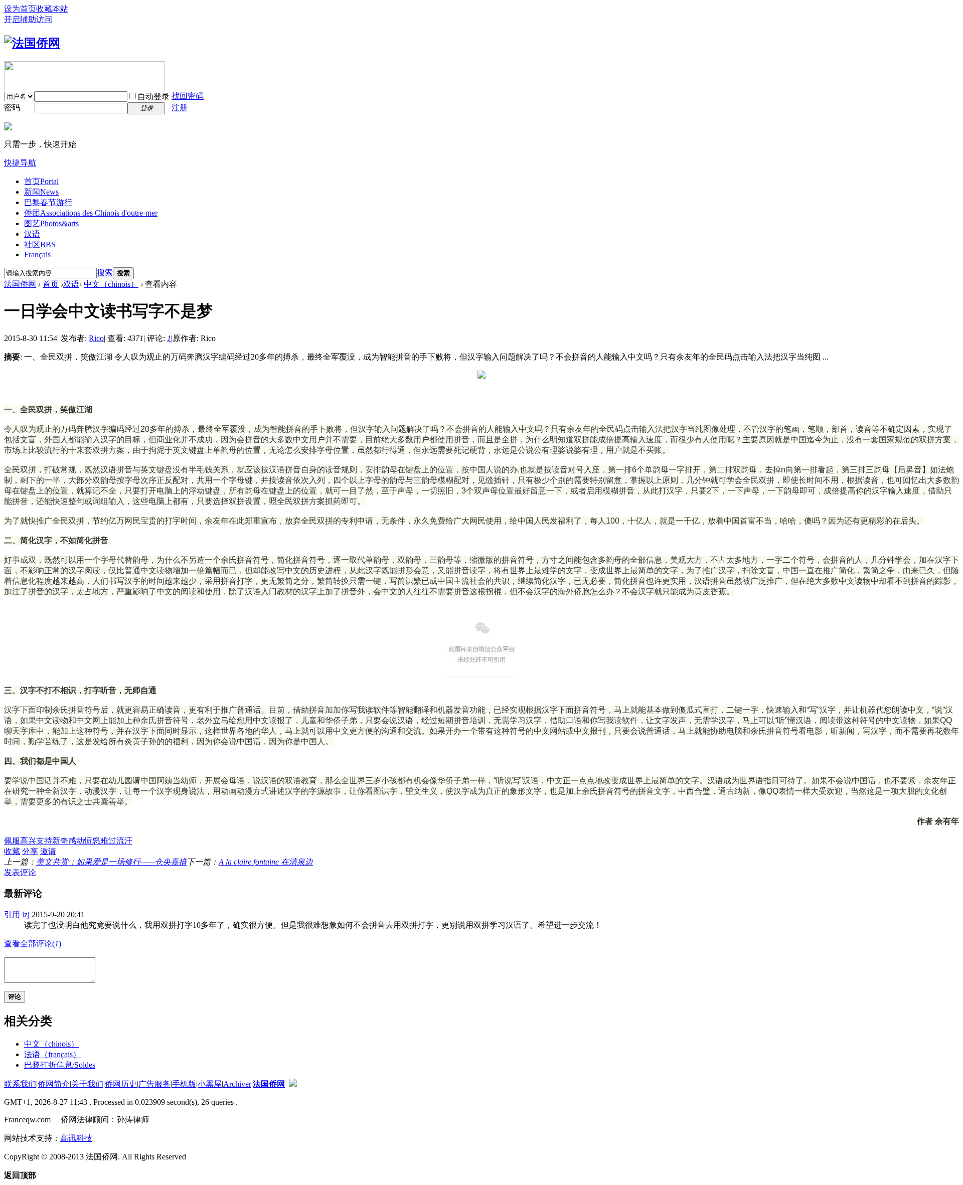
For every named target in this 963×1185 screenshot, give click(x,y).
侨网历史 (121, 1084)
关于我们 (87, 1084)
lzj (26, 914)
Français (37, 254)
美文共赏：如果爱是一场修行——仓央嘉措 (111, 862)
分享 (30, 851)
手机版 (184, 1084)
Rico (96, 338)
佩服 (12, 840)
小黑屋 (210, 1084)
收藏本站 (52, 9)
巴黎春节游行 (48, 202)
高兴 (28, 840)
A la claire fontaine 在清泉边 (266, 862)
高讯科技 (76, 1138)
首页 (41, 181)
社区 (40, 244)
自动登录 (153, 96)
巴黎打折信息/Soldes (59, 1065)
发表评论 (20, 872)
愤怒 (92, 840)
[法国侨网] (32, 43)
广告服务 (154, 1084)
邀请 (48, 851)
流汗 (124, 840)
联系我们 (20, 1084)
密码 (12, 107)
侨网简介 (54, 1084)
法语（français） (52, 1054)
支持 (44, 840)
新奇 (60, 840)
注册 (180, 107)
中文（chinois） (111, 284)
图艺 (51, 223)
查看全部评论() (32, 943)
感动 (76, 840)
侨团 (90, 213)
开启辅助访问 (28, 19)
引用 (12, 914)
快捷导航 (20, 162)
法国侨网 (20, 284)
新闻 (41, 192)
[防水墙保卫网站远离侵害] (293, 1084)
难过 (108, 840)
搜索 (105, 272)
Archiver (237, 1084)
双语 (71, 284)
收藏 (12, 851)
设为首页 (20, 9)
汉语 (32, 234)
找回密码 (188, 96)
